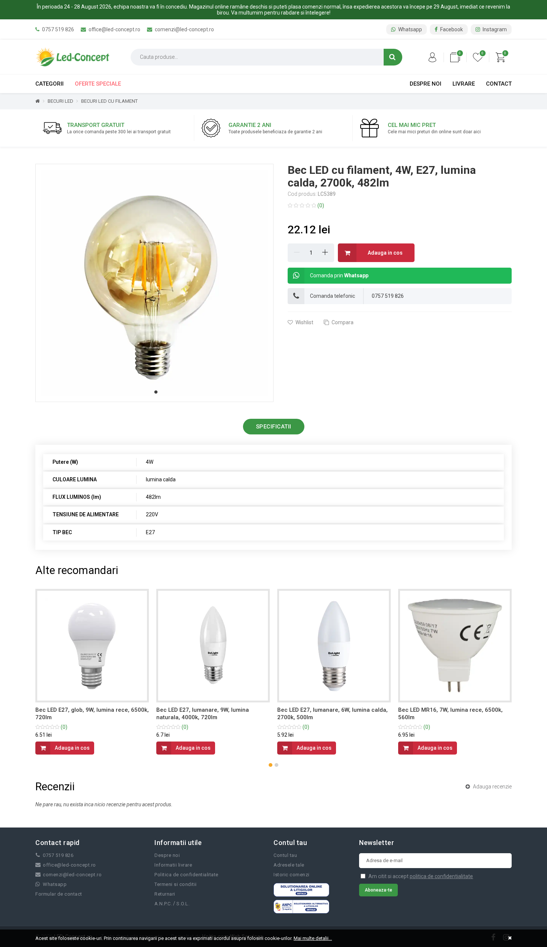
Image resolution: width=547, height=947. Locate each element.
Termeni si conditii (175, 884)
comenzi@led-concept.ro (184, 29)
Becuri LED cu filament (109, 101)
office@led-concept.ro (113, 29)
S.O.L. (182, 903)
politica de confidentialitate (441, 876)
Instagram (494, 29)
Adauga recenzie (492, 787)
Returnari (164, 894)
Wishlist (303, 322)
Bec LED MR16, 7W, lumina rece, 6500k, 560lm (450, 714)
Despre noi (425, 83)
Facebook (451, 29)
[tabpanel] (154, 283)
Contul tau (285, 855)
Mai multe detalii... (313, 938)
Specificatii (273, 426)
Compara (342, 322)
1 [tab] (156, 392)
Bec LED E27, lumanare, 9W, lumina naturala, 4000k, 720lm (202, 714)
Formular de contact (58, 894)
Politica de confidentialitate (186, 874)
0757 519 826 (57, 29)
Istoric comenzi (292, 874)
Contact (499, 83)
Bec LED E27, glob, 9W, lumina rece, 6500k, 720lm (92, 714)
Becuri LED (60, 101)
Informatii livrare (173, 865)
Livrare (463, 83)
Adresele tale (289, 865)
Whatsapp (409, 29)
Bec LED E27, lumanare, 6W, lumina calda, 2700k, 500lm (332, 714)
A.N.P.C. (163, 903)
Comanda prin (339, 275)
